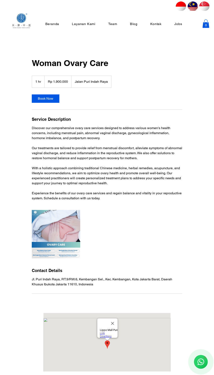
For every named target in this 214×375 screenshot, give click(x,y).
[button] (205, 23)
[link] (45, 98)
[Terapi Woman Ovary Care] (56, 234)
